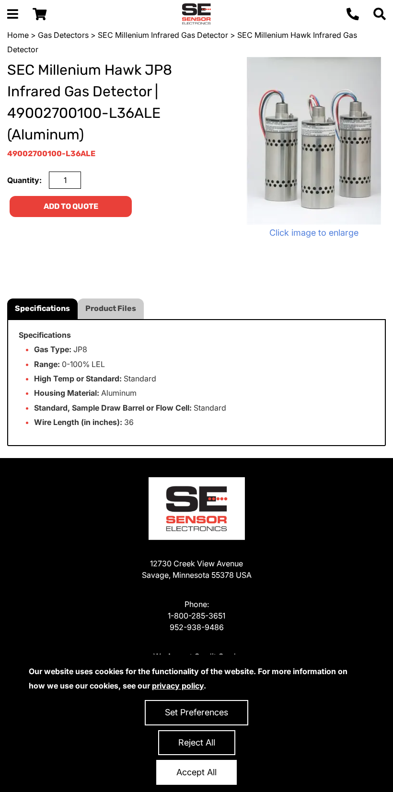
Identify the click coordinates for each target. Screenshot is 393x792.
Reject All (196, 742)
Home (18, 35)
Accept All (196, 772)
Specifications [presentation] (42, 308)
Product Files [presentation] (110, 308)
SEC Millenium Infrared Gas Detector (163, 35)
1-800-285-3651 (196, 615)
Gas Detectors (63, 35)
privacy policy (178, 685)
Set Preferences (196, 712)
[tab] (42, 308)
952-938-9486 (197, 627)
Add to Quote (71, 206)
